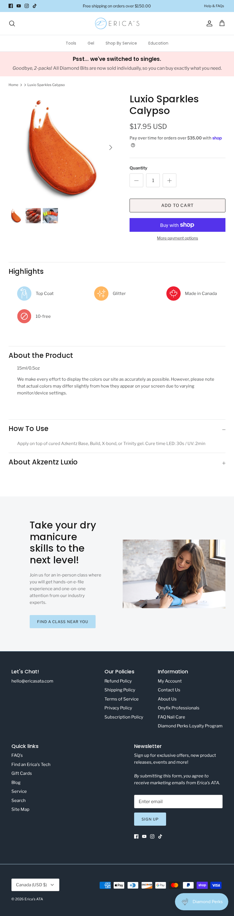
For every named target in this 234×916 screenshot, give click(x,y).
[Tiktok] (35, 6)
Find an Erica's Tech (31, 764)
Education (158, 43)
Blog (16, 782)
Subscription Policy (123, 717)
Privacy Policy (118, 708)
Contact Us (169, 690)
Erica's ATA (34, 899)
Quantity (138, 168)
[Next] (110, 147)
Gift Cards (21, 773)
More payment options (177, 238)
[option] (63, 147)
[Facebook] (11, 6)
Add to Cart (177, 205)
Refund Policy (118, 681)
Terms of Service (121, 699)
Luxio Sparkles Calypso (46, 85)
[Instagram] (27, 6)
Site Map (20, 809)
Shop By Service (121, 43)
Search (18, 800)
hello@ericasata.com (32, 681)
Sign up (150, 819)
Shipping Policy (119, 690)
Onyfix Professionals (178, 708)
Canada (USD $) (31, 884)
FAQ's (17, 755)
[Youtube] (19, 6)
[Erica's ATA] (117, 23)
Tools (71, 43)
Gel (91, 43)
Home (13, 85)
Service (19, 791)
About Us (167, 699)
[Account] (208, 23)
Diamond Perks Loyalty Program (190, 726)
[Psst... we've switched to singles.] (117, 64)
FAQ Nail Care (171, 717)
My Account (170, 681)
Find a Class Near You (62, 621)
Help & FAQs (214, 6)
